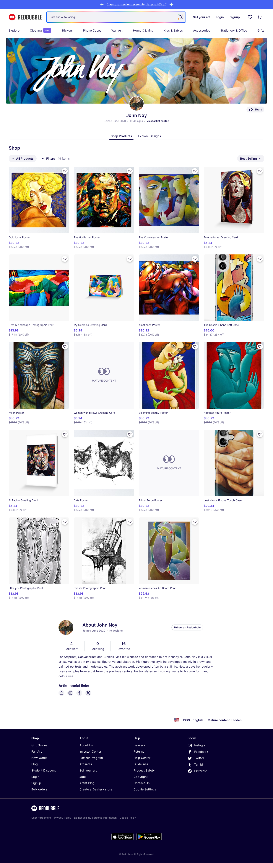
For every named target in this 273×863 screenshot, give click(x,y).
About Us (86, 745)
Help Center (142, 758)
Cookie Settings (145, 789)
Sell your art (88, 770)
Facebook (201, 752)
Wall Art (117, 30)
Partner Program (91, 758)
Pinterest (200, 771)
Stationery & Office (233, 30)
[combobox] (116, 17)
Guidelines (141, 764)
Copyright (141, 777)
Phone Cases (92, 30)
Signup (36, 783)
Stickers (67, 30)
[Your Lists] (250, 17)
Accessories (201, 30)
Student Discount (43, 770)
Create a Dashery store (95, 789)
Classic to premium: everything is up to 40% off (136, 4)
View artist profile (158, 120)
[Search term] (180, 17)
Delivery (139, 745)
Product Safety (144, 770)
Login (35, 777)
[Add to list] (65, 171)
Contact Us (142, 783)
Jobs (82, 777)
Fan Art (36, 751)
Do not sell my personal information (95, 817)
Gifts (260, 30)
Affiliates (85, 764)
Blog (34, 764)
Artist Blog (87, 783)
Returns (139, 751)
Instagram (201, 745)
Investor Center (90, 751)
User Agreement (41, 817)
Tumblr (199, 764)
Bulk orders (39, 789)
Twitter (199, 758)
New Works (39, 758)
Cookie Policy (128, 817)
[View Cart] (259, 17)
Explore (14, 30)
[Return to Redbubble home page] (25, 17)
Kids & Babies (173, 30)
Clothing (40, 30)
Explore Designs (149, 136)
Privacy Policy (62, 817)
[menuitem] (14, 30)
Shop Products (121, 136)
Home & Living (143, 30)
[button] (136, 4)
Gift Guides (39, 745)
